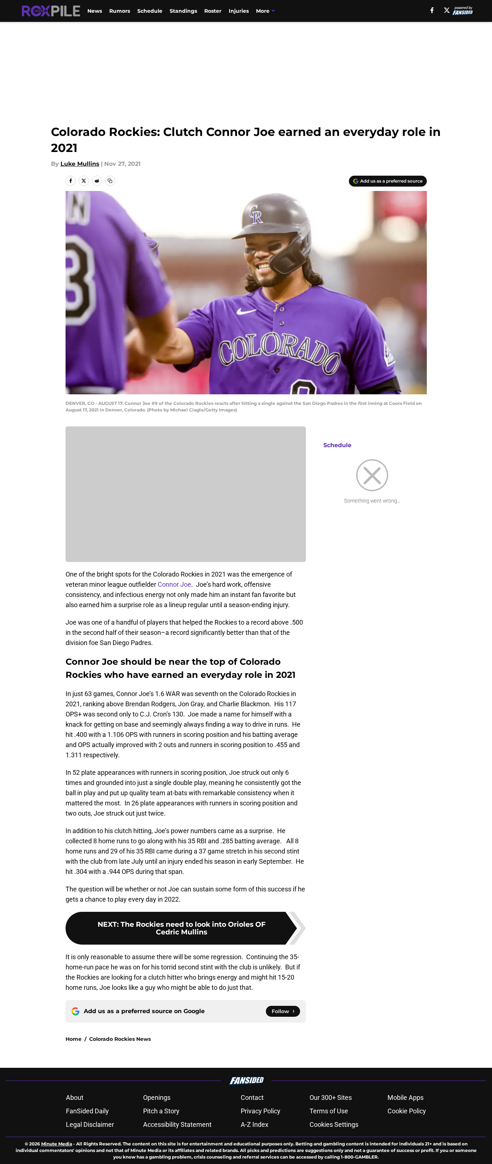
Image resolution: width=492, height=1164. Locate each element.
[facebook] (432, 10)
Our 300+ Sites (331, 1097)
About (74, 1097)
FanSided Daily (87, 1111)
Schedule (149, 11)
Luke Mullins (79, 163)
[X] (447, 10)
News (94, 11)
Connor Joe (174, 584)
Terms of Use (329, 1111)
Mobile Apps (405, 1097)
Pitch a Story (161, 1111)
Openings (156, 1097)
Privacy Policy (260, 1111)
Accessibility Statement (177, 1124)
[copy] (110, 181)
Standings (183, 11)
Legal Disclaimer (90, 1124)
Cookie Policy (406, 1111)
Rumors (119, 11)
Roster (212, 11)
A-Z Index (254, 1124)
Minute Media (56, 1144)
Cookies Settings (334, 1124)
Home (74, 1039)
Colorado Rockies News (120, 1039)
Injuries (239, 11)
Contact (252, 1097)
